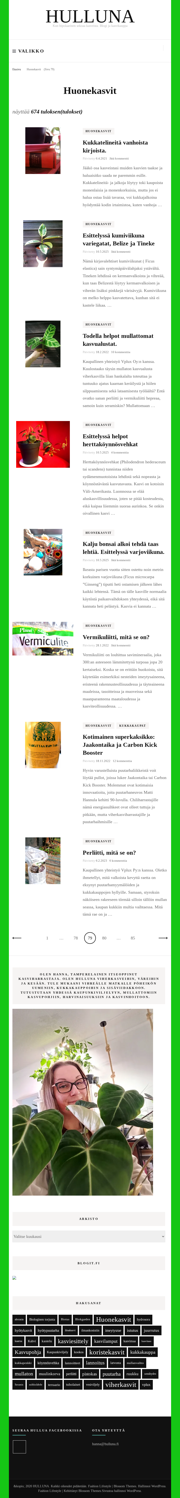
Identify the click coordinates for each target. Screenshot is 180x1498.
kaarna (18, 1341)
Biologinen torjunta (42, 1319)
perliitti (71, 1374)
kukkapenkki (23, 1363)
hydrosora (143, 1319)
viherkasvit (120, 1384)
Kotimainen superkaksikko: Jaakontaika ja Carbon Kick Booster (120, 744)
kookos (78, 1352)
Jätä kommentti (119, 158)
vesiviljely (93, 1384)
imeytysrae (113, 1330)
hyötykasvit (23, 1330)
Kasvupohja (28, 1352)
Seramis (19, 1384)
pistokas (89, 1373)
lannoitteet (72, 1363)
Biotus (65, 1319)
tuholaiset (73, 1384)
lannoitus (95, 1363)
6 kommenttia (118, 860)
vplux (146, 1385)
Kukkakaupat (132, 725)
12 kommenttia (122, 761)
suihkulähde (35, 1384)
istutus (132, 1330)
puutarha (112, 1374)
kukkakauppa (142, 1352)
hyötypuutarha (48, 1330)
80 (106, 937)
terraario (54, 1385)
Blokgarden (82, 1319)
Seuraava (162, 938)
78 (77, 937)
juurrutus (151, 1330)
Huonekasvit (99, 131)
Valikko (31, 50)
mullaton (24, 1374)
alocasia (19, 1319)
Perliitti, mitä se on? (109, 852)
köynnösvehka (48, 1363)
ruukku (133, 1374)
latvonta (115, 1363)
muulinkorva (49, 1374)
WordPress (134, 1491)
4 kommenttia (120, 452)
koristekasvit (106, 1352)
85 (134, 937)
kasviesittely (73, 1341)
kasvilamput (106, 1341)
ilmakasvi (70, 1330)
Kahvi (32, 1341)
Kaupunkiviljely (57, 1352)
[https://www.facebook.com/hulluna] (19, 1446)
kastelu (47, 1341)
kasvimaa (130, 1341)
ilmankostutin (90, 1330)
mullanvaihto (135, 1363)
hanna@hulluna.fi (105, 1444)
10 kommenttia (120, 352)
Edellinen (18, 938)
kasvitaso (146, 1341)
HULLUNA (90, 16)
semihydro (150, 1373)
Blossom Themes (90, 1491)
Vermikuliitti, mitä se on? (116, 637)
